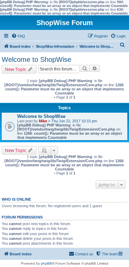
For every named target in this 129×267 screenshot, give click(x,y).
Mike (43, 121)
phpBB (46, 263)
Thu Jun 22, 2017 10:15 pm (74, 121)
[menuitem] (18, 36)
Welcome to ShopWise (36, 59)
